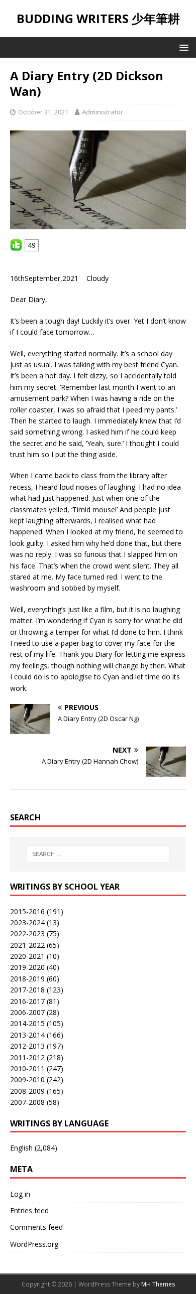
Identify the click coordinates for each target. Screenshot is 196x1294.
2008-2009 (27, 1091)
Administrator (102, 111)
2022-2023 (27, 933)
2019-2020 (27, 967)
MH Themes (158, 1284)
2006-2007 (27, 1012)
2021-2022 (27, 945)
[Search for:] (98, 853)
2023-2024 (27, 922)
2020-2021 (27, 956)
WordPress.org (34, 1244)
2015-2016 (27, 911)
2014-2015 (27, 1023)
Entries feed (29, 1210)
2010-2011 (27, 1068)
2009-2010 (27, 1079)
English (21, 1148)
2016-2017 (27, 1001)
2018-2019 (27, 978)
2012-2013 (27, 1046)
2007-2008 (27, 1102)
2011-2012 (27, 1057)
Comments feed (36, 1227)
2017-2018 (27, 989)
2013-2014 (27, 1035)
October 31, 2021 (43, 111)
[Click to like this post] (16, 245)
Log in (20, 1194)
